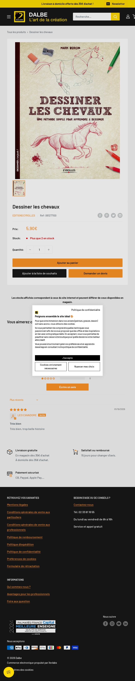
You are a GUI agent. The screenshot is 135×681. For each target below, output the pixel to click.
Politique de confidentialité (85, 309)
